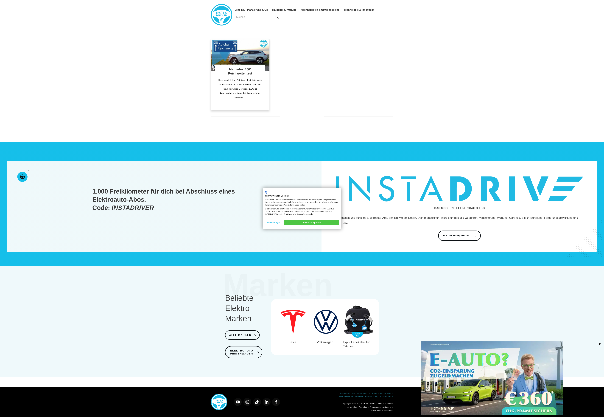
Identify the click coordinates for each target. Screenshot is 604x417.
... (245, 97)
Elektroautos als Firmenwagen (352, 393)
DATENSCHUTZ (386, 397)
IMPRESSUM (371, 397)
